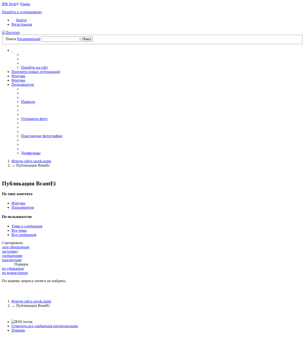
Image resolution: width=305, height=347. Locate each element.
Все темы (19, 230)
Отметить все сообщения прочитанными (44, 326)
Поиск (11, 39)
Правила (28, 102)
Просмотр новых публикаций (35, 72)
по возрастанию (15, 273)
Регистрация (21, 24)
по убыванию (13, 268)
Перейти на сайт (34, 67)
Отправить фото (34, 119)
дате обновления (15, 247)
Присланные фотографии (41, 136)
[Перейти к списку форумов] (11, 32)
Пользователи (22, 84)
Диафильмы (31, 153)
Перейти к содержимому (22, 12)
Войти (21, 20)
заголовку (10, 251)
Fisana (25, 4)
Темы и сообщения (26, 226)
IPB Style (9, 4)
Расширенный (28, 39)
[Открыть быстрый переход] (11, 50)
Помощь (18, 330)
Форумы (18, 76)
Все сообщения (23, 235)
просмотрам (11, 260)
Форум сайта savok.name (31, 301)
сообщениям (12, 256)
